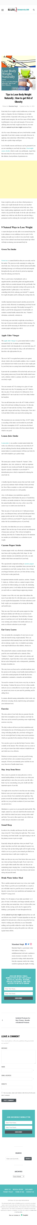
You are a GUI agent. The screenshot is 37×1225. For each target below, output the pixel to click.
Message (4, 1048)
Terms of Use (19, 1192)
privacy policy (19, 1212)
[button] (2, 10)
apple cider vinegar (10, 341)
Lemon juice (5, 443)
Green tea (4, 260)
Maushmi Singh (13, 106)
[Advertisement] (18, 36)
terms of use (33, 1210)
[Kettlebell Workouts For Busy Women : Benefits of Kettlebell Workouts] (9, 1020)
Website (4, 1084)
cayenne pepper (29, 564)
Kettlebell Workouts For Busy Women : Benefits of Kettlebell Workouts (23, 1020)
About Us (8, 1189)
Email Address (6, 1075)
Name (3, 1067)
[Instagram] (31, 944)
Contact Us (30, 1192)
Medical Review (18, 1189)
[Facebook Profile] (26, 944)
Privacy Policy (8, 1192)
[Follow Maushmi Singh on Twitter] (28, 944)
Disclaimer (29, 1189)
